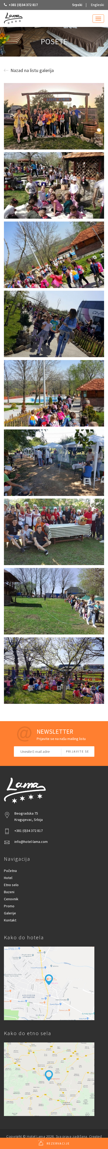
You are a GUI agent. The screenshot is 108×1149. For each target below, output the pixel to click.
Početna (10, 870)
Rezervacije (58, 1143)
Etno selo (11, 884)
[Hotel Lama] (13, 18)
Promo (9, 906)
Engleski (97, 4)
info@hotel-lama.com (31, 841)
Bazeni (9, 892)
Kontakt (10, 920)
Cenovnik (11, 899)
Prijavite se (77, 751)
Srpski (77, 4)
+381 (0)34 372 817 (23, 4)
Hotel (8, 877)
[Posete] (54, 116)
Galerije (10, 913)
